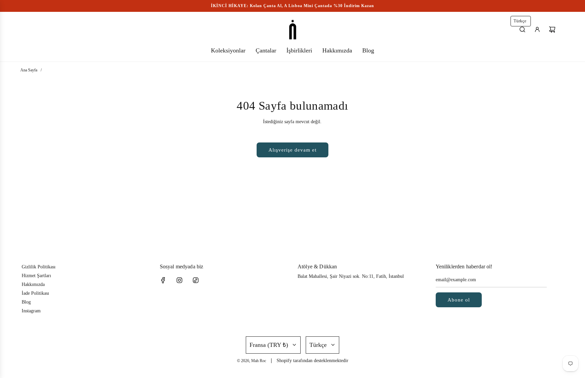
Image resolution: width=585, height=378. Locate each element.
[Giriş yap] (537, 29)
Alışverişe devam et (292, 150)
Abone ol (459, 300)
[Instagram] (179, 280)
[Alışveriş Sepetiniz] (552, 29)
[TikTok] (195, 280)
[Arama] (522, 29)
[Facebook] (163, 280)
